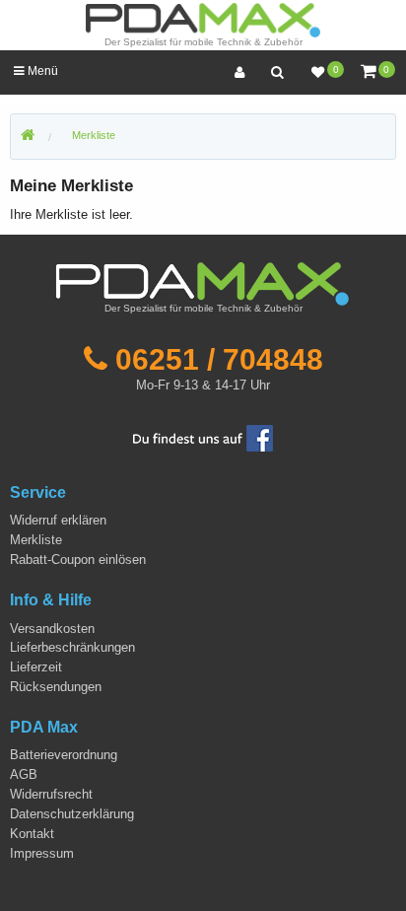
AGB (23, 774)
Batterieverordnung (63, 754)
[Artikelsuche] (277, 72)
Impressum (42, 853)
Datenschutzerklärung (72, 813)
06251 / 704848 (219, 359)
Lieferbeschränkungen (72, 647)
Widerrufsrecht (51, 794)
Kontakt (32, 833)
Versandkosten (52, 628)
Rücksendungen (56, 686)
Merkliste (93, 135)
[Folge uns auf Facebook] (203, 437)
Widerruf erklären (58, 520)
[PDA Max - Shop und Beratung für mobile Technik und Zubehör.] (27, 136)
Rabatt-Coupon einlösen (78, 559)
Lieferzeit (36, 667)
